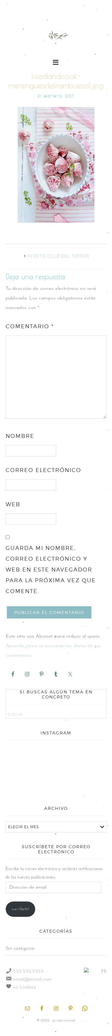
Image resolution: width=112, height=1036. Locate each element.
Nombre (20, 436)
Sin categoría (20, 948)
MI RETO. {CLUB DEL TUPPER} (58, 256)
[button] (56, 62)
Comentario (30, 326)
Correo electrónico (43, 470)
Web (13, 504)
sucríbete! (20, 909)
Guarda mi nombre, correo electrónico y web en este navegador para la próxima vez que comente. (51, 569)
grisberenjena (56, 36)
